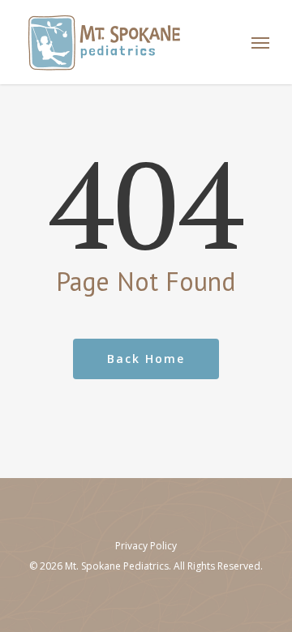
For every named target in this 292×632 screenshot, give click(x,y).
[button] (260, 42)
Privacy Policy (146, 546)
